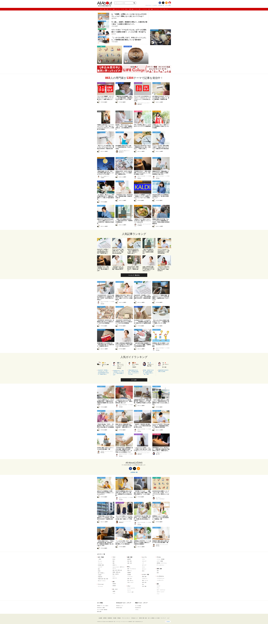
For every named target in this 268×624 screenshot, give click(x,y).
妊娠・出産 (129, 578)
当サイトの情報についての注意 (154, 618)
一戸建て (99, 559)
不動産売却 (100, 576)
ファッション (156, 9)
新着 (104, 9)
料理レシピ (129, 570)
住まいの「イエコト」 (102, 580)
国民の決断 (99, 611)
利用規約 (119, 618)
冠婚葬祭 (129, 572)
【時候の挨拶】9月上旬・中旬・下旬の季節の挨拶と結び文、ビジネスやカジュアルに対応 (133, 372)
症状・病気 (129, 561)
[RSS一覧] (166, 3)
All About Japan (119, 607)
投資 (113, 561)
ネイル (143, 567)
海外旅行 (114, 583)
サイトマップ (148, 5)
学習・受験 (144, 586)
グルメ (161, 9)
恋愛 (157, 570)
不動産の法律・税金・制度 (103, 578)
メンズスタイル (144, 9)
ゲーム (158, 587)
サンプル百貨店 (138, 605)
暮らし (126, 9)
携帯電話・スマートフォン (162, 563)
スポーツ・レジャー (160, 591)
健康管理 (129, 559)
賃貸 (99, 568)
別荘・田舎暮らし (101, 572)
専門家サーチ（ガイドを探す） (103, 605)
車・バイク (166, 9)
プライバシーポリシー (126, 618)
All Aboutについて (134, 618)
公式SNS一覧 (161, 5)
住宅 (107, 9)
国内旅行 (114, 585)
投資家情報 (110, 618)
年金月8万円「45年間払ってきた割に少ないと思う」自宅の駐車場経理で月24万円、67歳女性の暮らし (103, 372)
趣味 (152, 9)
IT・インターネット (160, 565)
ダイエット (144, 568)
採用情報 (105, 618)
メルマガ (155, 5)
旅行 (149, 9)
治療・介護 (129, 563)
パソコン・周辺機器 (160, 559)
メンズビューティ (160, 580)
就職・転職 (144, 576)
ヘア (143, 563)
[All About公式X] (163, 3)
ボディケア (144, 565)
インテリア (100, 567)
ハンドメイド (129, 576)
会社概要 (100, 618)
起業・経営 (144, 582)
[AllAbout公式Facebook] (160, 3)
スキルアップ (144, 578)
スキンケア (144, 561)
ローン (114, 576)
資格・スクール (145, 580)
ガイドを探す (168, 5)
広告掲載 (114, 618)
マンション (100, 561)
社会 (143, 584)
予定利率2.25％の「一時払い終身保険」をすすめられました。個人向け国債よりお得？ (118, 372)
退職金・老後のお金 (116, 572)
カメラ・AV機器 (160, 561)
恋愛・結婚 (131, 9)
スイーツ (129, 590)
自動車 (114, 591)
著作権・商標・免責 (143, 618)
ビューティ (118, 9)
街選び (99, 570)
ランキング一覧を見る (134, 275)
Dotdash (168, 621)
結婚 (157, 572)
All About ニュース (119, 605)
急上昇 (101, 9)
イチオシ (137, 609)
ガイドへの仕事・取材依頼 (102, 609)
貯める (114, 559)
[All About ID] (169, 3)
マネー (110, 9)
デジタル (122, 9)
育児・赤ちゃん (130, 580)
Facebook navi (138, 607)
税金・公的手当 (116, 574)
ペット (158, 593)
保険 (113, 563)
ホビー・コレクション (161, 589)
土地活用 (99, 574)
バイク (114, 593)
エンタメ (158, 585)
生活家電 (129, 574)
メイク (143, 559)
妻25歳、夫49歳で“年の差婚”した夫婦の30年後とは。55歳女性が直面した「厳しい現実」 (148, 372)
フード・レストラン (131, 588)
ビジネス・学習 (137, 9)
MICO (143, 570)
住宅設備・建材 (101, 565)
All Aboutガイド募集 (101, 607)
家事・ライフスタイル (131, 568)
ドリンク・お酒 (130, 592)
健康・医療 (129, 557)
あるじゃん (115, 578)
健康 (114, 9)
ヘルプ (168, 618)
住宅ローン (115, 565)
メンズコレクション (160, 578)
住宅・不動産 (101, 557)
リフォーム (100, 563)
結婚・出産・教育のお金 (117, 570)
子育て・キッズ (130, 582)
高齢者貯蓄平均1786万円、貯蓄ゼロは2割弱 (163, 371)
